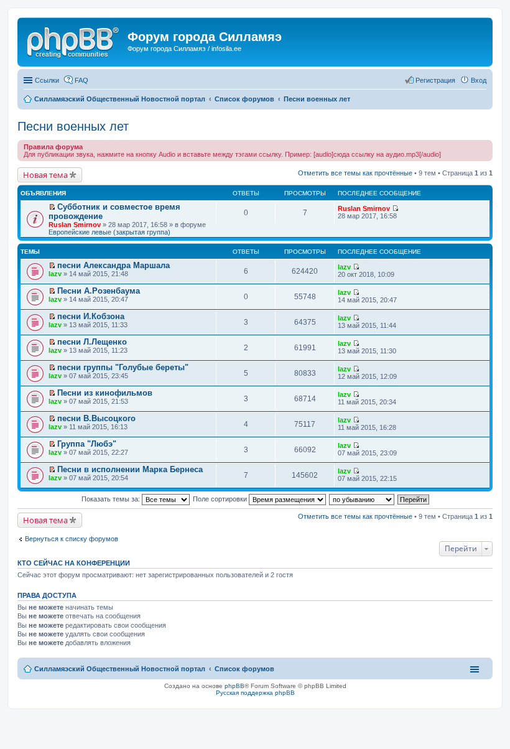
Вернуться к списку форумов (71, 538)
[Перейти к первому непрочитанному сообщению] (52, 207)
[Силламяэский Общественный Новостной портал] (74, 40)
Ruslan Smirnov (75, 224)
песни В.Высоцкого (96, 418)
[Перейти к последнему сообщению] (395, 208)
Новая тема (45, 174)
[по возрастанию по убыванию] (362, 499)
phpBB (234, 685)
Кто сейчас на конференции (73, 563)
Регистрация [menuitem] (435, 80)
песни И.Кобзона (90, 316)
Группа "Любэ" (86, 444)
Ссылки (47, 80)
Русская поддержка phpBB (255, 692)
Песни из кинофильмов (104, 393)
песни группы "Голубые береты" (122, 367)
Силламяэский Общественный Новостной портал (119, 668)
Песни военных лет (73, 126)
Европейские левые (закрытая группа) (109, 232)
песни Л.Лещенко (92, 342)
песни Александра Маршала (113, 265)
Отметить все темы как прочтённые (355, 173)
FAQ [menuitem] (81, 80)
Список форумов (244, 668)
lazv (55, 273)
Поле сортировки (221, 499)
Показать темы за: (111, 499)
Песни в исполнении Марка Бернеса (130, 469)
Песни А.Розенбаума (98, 290)
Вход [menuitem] (478, 80)
